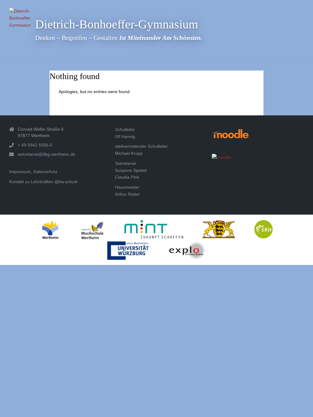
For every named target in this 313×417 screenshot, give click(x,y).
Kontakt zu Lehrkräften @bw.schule (43, 181)
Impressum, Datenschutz (33, 171)
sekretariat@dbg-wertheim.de (46, 154)
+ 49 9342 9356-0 (35, 145)
